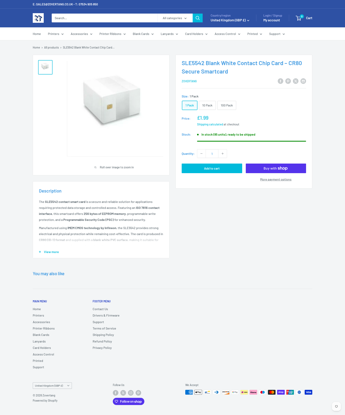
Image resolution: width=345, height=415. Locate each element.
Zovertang (189, 81)
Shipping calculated (210, 124)
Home (37, 34)
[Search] (198, 18)
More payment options (275, 179)
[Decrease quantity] (201, 153)
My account (271, 20)
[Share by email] (303, 81)
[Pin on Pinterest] (288, 81)
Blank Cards (141, 34)
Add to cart (212, 168)
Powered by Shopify (45, 400)
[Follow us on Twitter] (123, 392)
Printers (53, 34)
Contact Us (100, 309)
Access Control (225, 34)
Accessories (79, 34)
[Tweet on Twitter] (295, 81)
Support (275, 34)
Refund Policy (102, 341)
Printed (252, 34)
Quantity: (188, 153)
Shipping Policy (103, 335)
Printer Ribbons (110, 34)
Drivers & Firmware (106, 315)
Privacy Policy (102, 347)
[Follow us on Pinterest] (138, 392)
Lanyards (167, 34)
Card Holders (194, 34)
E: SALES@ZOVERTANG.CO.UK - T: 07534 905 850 (65, 4)
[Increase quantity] (222, 153)
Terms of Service (104, 328)
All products (51, 47)
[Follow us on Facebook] (115, 392)
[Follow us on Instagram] (131, 392)
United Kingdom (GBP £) (49, 385)
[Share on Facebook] (280, 81)
